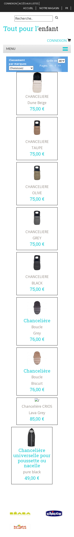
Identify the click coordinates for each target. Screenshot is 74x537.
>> (59, 65)
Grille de (52, 60)
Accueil (28, 8)
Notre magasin (49, 8)
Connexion (10, 3)
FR (66, 8)
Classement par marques (17, 62)
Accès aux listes (28, 3)
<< (51, 65)
